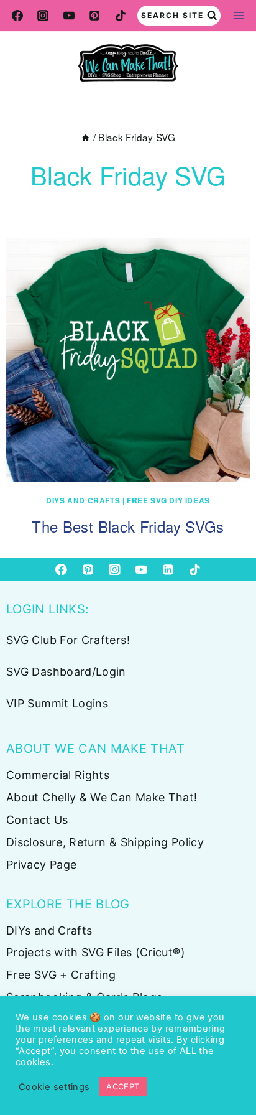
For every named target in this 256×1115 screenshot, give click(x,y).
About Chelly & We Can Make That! (102, 797)
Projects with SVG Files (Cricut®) (95, 952)
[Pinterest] (94, 15)
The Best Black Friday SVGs (128, 526)
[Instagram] (43, 15)
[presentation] (128, 360)
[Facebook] (17, 15)
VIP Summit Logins (57, 703)
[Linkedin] (168, 569)
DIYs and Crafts (83, 500)
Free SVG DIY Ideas (168, 500)
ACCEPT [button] (122, 1086)
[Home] (85, 137)
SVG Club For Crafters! (68, 639)
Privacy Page (41, 864)
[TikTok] (120, 15)
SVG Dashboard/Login (66, 671)
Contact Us (37, 819)
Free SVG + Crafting (61, 974)
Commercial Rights (57, 774)
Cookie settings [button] (54, 1087)
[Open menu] (238, 15)
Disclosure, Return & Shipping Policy (105, 842)
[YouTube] (69, 15)
